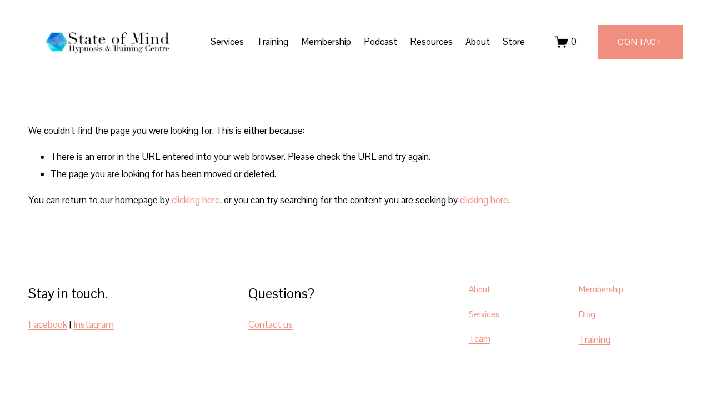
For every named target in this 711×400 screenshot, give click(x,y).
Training (272, 42)
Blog (587, 314)
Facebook (47, 324)
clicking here (196, 200)
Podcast (380, 42)
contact (640, 42)
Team (479, 338)
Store (514, 42)
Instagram (93, 324)
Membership (326, 42)
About (477, 42)
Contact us (270, 324)
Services (484, 314)
